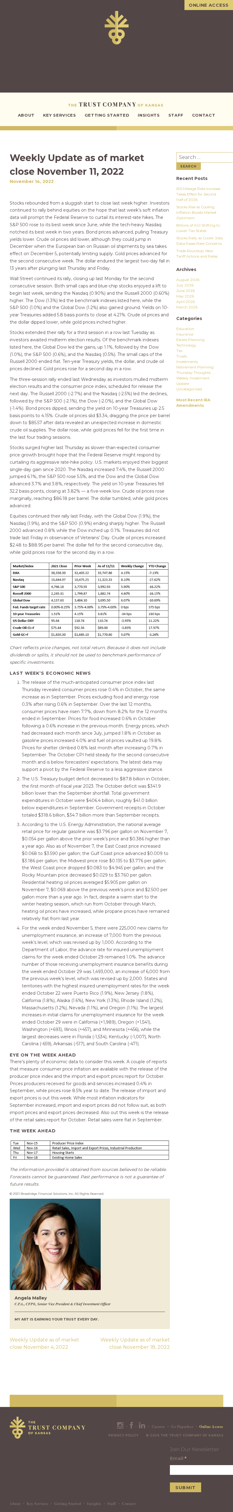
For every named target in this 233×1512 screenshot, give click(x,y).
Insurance (184, 334)
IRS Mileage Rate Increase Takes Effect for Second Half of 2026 (198, 194)
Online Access (209, 5)
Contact (203, 115)
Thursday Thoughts (193, 372)
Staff (176, 115)
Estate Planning (190, 339)
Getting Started (107, 115)
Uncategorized (189, 389)
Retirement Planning (195, 367)
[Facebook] (131, 1426)
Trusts (181, 356)
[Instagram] (120, 1426)
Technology (186, 345)
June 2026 (185, 290)
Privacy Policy (123, 1435)
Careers (158, 1426)
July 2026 (185, 285)
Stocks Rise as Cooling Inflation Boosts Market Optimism (196, 212)
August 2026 (187, 279)
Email (178, 1458)
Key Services (59, 115)
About (26, 115)
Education (185, 328)
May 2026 (185, 296)
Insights (149, 115)
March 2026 (187, 307)
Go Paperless (182, 1426)
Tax (179, 350)
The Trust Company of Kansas (116, 104)
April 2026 (185, 301)
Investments (187, 361)
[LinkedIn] (142, 1426)
